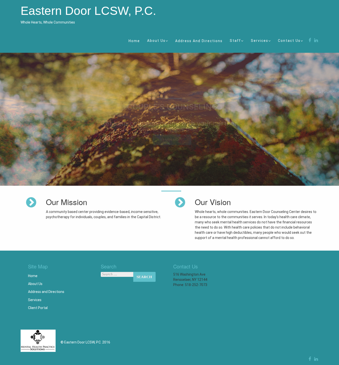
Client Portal (38, 308)
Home (134, 41)
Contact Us (289, 41)
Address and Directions (199, 41)
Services (259, 41)
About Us (156, 41)
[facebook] (308, 40)
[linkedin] (315, 40)
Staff (235, 41)
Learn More (172, 140)
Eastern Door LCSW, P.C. (88, 10)
